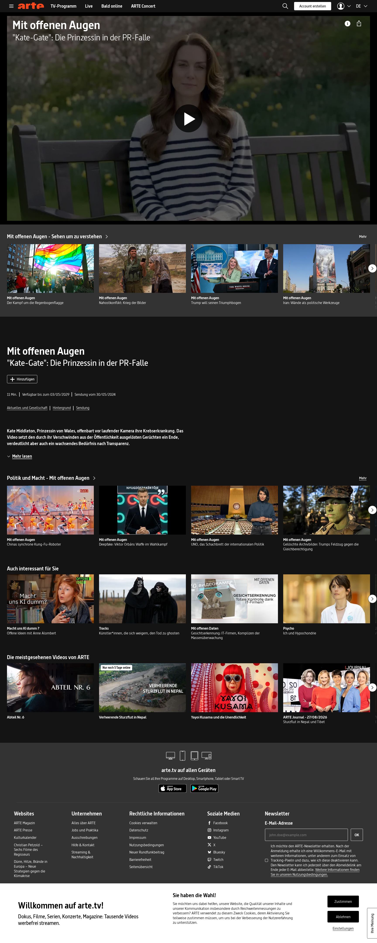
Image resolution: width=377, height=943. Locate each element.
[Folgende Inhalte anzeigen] (372, 268)
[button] (285, 6)
